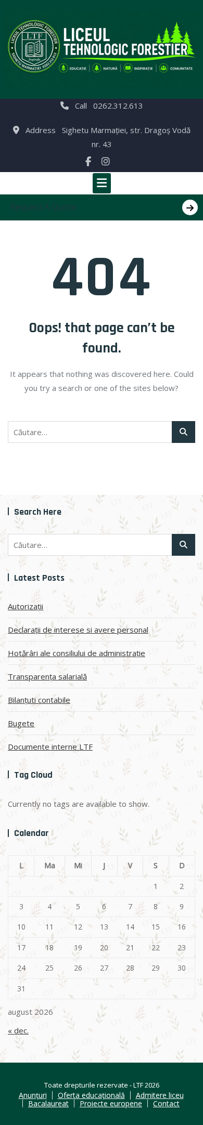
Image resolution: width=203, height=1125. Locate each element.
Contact (166, 1103)
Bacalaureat (48, 1103)
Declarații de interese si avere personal (78, 629)
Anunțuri (33, 1095)
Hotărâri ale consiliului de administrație (76, 653)
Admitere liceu (160, 1095)
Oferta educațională (91, 1095)
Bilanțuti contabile (39, 700)
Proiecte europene (111, 1103)
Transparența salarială (47, 676)
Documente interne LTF (50, 746)
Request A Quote (43, 207)
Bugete (21, 723)
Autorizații (25, 606)
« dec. (18, 1030)
